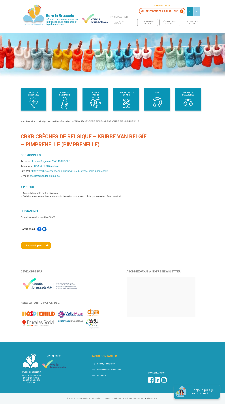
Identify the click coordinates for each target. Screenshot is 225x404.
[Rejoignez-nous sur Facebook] (151, 381)
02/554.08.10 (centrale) (46, 166)
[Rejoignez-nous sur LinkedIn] (157, 381)
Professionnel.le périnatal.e (109, 369)
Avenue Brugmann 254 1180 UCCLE (51, 161)
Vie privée (96, 398)
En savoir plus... (35, 245)
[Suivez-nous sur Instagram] (164, 381)
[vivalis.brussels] (95, 18)
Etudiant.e (101, 375)
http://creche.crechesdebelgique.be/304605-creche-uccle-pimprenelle (70, 171)
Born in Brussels (60, 15)
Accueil (37, 121)
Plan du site (152, 398)
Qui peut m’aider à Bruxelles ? (159, 11)
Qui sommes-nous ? (147, 22)
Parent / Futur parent (106, 364)
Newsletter (121, 17)
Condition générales (112, 398)
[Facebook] (39, 229)
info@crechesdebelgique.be (45, 175)
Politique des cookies (134, 398)
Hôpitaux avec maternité (170, 22)
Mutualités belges (192, 22)
